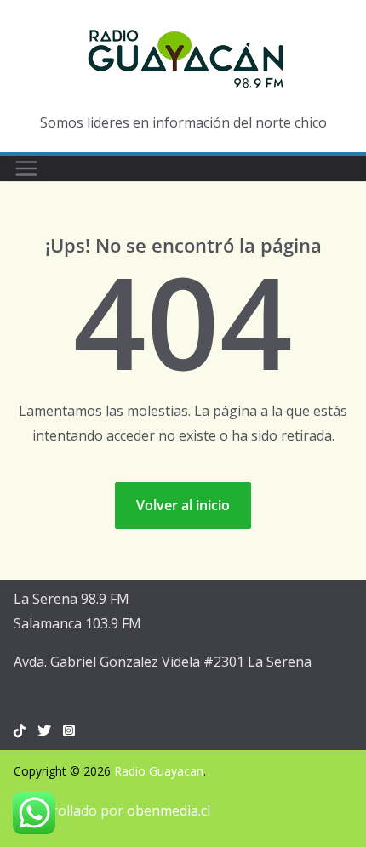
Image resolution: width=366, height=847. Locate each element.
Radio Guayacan (158, 771)
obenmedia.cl (168, 810)
